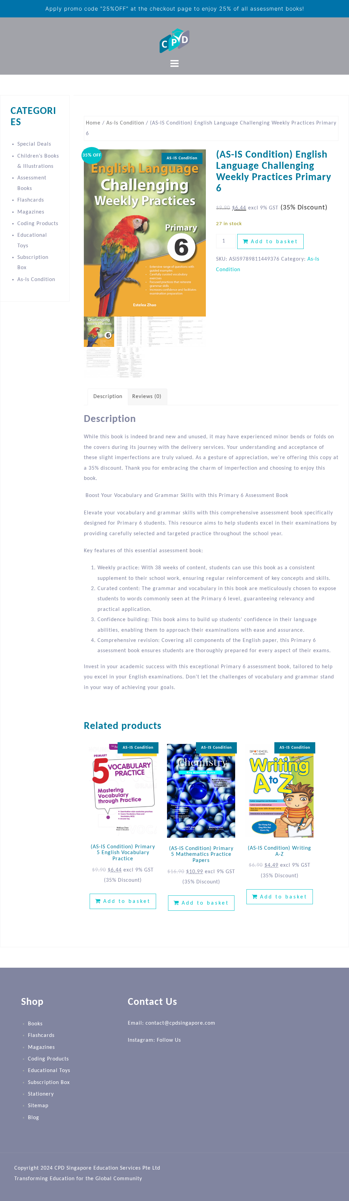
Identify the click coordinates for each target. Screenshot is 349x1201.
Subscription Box (49, 1082)
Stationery (41, 1094)
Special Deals (34, 144)
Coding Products (37, 223)
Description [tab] (107, 396)
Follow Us (169, 1040)
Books (35, 1024)
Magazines (30, 212)
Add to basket (274, 242)
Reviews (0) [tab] (147, 396)
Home (93, 123)
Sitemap (38, 1106)
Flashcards (30, 200)
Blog (33, 1118)
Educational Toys (49, 1070)
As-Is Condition (125, 123)
